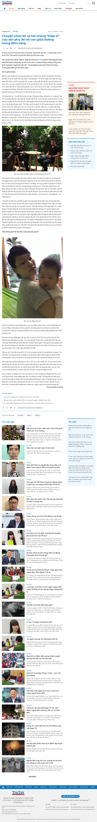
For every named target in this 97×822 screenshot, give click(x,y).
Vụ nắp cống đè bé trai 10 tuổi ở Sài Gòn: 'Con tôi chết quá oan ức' (28, 403)
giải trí (72, 163)
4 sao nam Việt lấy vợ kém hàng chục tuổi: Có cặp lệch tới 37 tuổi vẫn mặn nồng (81, 459)
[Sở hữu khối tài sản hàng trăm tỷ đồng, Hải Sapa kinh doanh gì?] (13, 557)
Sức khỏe (79, 8)
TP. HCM (73, 804)
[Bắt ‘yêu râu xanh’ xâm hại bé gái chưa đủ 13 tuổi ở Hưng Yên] (13, 503)
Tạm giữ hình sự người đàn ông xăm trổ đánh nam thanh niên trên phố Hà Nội (80, 479)
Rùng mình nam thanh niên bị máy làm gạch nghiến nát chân (27, 400)
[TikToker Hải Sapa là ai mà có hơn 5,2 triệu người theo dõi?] (13, 695)
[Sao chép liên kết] (14, 48)
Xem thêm (32, 776)
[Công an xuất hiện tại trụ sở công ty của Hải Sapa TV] (13, 730)
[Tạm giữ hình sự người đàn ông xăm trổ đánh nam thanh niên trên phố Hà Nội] (13, 469)
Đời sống (21, 8)
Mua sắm (58, 8)
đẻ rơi (39, 60)
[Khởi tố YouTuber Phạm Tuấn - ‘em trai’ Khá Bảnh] (13, 677)
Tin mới (72, 422)
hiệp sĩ (37, 415)
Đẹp (39, 8)
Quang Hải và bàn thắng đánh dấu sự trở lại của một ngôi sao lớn (80, 428)
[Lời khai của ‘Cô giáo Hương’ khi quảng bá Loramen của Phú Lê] (13, 537)
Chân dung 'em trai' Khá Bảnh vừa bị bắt (44, 516)
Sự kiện (71, 85)
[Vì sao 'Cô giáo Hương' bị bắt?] (13, 626)
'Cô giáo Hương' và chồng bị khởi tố (42, 639)
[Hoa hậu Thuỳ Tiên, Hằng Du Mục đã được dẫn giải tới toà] (81, 102)
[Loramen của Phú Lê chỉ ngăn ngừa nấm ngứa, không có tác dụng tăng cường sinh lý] (13, 591)
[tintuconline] (4, 8)
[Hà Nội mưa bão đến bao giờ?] (13, 609)
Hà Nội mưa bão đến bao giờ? (40, 605)
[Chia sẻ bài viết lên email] (10, 48)
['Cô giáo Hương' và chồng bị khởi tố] (13, 643)
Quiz (93, 787)
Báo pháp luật (79, 166)
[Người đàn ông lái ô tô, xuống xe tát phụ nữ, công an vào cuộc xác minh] (13, 764)
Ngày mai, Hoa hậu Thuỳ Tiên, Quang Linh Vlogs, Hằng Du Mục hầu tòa (81, 122)
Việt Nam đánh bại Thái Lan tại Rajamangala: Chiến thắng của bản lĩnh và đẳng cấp (80, 444)
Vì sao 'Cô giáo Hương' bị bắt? (39, 622)
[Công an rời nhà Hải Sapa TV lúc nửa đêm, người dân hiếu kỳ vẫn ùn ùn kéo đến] (13, 712)
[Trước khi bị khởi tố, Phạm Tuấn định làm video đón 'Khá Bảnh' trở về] (13, 574)
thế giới (81, 156)
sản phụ (20, 415)
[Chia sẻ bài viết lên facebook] (3, 48)
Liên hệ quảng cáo (70, 796)
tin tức (88, 145)
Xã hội (11, 8)
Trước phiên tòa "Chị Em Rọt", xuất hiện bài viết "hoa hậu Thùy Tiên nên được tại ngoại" (81, 131)
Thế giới (68, 8)
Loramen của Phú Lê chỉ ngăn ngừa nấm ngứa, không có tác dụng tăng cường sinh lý (45, 589)
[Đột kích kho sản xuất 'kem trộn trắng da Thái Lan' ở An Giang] (13, 432)
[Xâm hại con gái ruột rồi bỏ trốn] (13, 452)
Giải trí (31, 8)
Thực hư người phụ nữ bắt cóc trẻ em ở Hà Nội (21, 397)
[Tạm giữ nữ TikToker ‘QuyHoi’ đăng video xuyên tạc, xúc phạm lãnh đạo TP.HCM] (13, 486)
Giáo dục (84, 787)
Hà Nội (48, 804)
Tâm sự (48, 8)
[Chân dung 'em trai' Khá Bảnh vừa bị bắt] (13, 520)
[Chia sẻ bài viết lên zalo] (7, 48)
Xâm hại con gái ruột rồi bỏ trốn (41, 448)
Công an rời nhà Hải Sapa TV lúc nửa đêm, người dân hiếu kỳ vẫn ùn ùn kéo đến (43, 710)
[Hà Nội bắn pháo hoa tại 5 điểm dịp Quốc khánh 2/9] (13, 747)
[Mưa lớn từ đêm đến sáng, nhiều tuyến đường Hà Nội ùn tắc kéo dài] (13, 660)
